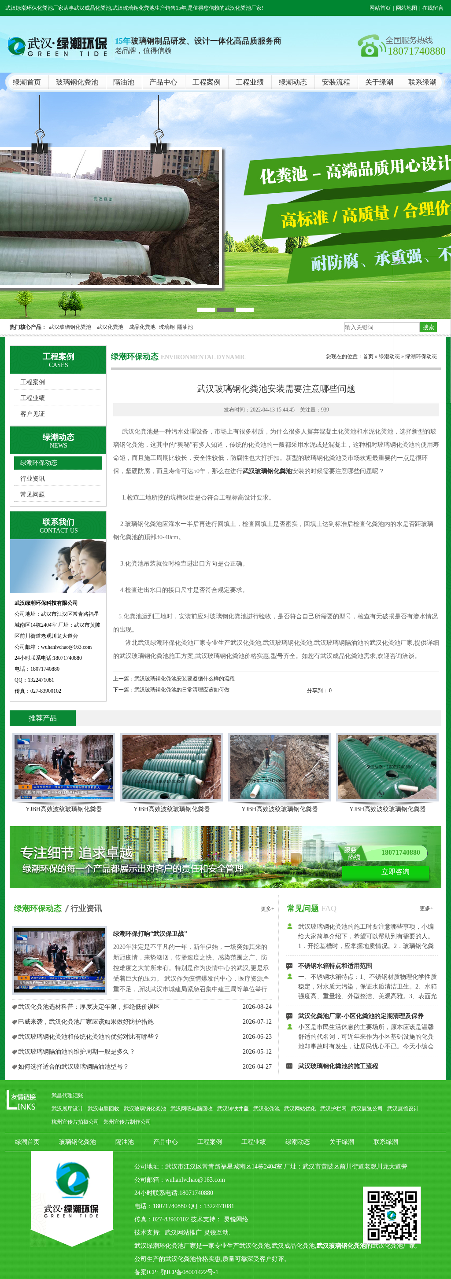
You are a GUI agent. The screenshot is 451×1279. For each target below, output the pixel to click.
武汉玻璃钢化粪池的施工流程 (338, 1033)
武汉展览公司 (367, 1109)
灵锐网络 (236, 1219)
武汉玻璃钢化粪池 (70, 327)
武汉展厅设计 (67, 1109)
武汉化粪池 (110, 327)
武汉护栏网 (333, 1109)
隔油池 (123, 82)
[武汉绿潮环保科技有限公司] (225, 196)
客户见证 (32, 414)
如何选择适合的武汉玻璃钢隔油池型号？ (73, 1066)
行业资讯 (32, 478)
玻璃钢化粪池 (77, 82)
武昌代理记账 (67, 1095)
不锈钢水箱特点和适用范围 (335, 933)
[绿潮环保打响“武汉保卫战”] (59, 961)
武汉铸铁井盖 (233, 1109)
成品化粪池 (142, 327)
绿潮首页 (27, 82)
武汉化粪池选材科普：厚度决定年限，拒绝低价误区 (89, 1006)
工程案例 (206, 82)
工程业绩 (250, 82)
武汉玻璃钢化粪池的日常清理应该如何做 (181, 690)
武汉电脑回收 (103, 1109)
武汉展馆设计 (403, 1109)
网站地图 (406, 8)
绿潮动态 (293, 82)
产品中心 (163, 82)
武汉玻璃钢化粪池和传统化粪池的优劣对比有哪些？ (89, 1036)
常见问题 (32, 494)
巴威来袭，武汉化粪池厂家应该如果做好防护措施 (86, 1021)
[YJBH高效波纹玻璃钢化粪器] (63, 767)
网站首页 (380, 8)
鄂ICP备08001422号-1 (189, 1272)
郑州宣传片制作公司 (127, 1122)
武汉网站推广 (183, 1232)
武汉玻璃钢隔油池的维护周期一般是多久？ (76, 1051)
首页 (368, 356)
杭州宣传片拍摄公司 (75, 1122)
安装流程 (336, 82)
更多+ (267, 909)
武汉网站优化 (300, 1109)
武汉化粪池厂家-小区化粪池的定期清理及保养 (361, 983)
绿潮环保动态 (38, 462)
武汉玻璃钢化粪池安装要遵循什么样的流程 (184, 679)
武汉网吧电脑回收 (191, 1109)
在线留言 (433, 8)
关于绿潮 (379, 82)
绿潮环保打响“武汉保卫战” (150, 933)
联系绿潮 (422, 82)
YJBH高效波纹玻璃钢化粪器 (64, 809)
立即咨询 (395, 871)
